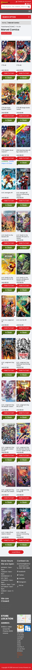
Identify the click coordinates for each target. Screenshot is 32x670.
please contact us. (20, 655)
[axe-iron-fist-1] (23, 307)
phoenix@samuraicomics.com (24, 565)
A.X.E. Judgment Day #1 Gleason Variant (8, 405)
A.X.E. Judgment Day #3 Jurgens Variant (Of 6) (8, 449)
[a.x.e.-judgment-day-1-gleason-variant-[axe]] (9, 391)
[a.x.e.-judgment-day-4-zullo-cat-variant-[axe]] (9, 476)
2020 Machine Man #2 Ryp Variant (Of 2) (23, 151)
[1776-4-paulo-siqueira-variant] (9, 94)
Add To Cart (9, 73)
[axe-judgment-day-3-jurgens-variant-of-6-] (9, 434)
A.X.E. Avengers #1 (7, 192)
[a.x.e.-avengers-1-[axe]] (9, 179)
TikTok (21, 585)
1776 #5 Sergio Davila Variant (23, 108)
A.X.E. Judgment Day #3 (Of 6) (22, 405)
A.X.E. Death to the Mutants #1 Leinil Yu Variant (22, 236)
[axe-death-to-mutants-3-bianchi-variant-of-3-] (23, 264)
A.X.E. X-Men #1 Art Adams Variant (7, 533)
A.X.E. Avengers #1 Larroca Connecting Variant (22, 194)
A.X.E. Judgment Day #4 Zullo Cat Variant (8, 490)
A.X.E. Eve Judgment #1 (8, 320)
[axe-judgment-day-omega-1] (23, 476)
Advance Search (6, 33)
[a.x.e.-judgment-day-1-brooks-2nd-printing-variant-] (23, 349)
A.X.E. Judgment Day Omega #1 (22, 490)
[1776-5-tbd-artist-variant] (23, 94)
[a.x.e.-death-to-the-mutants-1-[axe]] (9, 222)
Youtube (22, 578)
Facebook (21, 572)
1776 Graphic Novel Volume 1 (7, 151)
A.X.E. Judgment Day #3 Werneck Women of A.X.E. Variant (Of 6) (23, 449)
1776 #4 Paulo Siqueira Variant (6, 108)
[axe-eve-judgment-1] (9, 307)
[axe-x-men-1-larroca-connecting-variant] (23, 519)
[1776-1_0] (9, 52)
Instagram (22, 582)
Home (4, 23)
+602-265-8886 (24, 568)
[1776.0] (9, 137)
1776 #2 (18, 65)
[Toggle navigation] (30, 11)
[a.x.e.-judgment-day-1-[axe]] (9, 349)
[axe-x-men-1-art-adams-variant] (9, 519)
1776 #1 (4, 65)
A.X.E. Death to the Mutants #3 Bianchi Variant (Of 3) (22, 279)
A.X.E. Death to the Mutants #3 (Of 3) (7, 278)
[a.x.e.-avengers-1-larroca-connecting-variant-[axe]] (23, 179)
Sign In (28, 4)
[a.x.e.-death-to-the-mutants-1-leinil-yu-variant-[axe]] (23, 222)
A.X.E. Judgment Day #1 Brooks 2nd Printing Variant (23, 364)
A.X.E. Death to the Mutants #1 (7, 236)
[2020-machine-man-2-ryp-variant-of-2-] (23, 137)
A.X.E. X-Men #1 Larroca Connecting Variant (22, 534)
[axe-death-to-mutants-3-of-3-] (9, 264)
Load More (16, 552)
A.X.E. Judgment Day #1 (8, 363)
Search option (9, 17)
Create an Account (24, 1)
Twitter (21, 575)
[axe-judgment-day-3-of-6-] (23, 391)
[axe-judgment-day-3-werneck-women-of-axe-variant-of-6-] (23, 434)
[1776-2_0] (23, 52)
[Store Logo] (5, 2)
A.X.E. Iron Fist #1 (21, 320)
